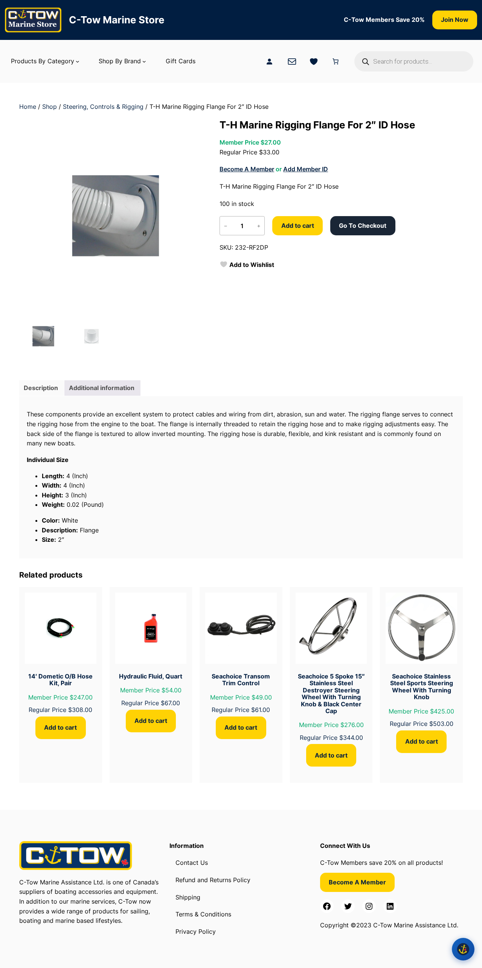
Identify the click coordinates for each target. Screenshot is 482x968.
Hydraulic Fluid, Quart (150, 676)
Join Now (454, 19)
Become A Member (247, 169)
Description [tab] (41, 388)
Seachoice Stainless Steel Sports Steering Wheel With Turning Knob (421, 687)
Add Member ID (305, 169)
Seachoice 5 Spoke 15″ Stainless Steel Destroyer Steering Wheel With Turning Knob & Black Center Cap (331, 693)
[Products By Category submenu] (77, 61)
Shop (49, 106)
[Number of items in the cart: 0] (335, 61)
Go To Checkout (362, 225)
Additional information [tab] (101, 388)
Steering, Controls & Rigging (103, 106)
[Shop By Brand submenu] (144, 61)
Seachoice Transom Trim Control (241, 680)
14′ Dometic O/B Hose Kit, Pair (60, 680)
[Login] (269, 61)
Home (27, 106)
